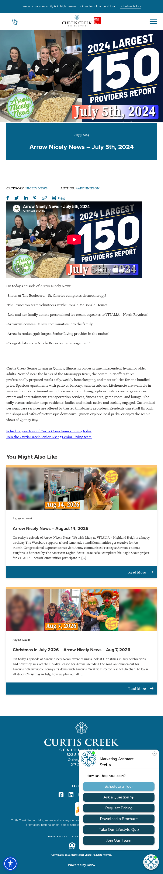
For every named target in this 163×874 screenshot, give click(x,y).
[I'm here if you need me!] (151, 862)
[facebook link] (61, 795)
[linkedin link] (71, 795)
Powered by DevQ (81, 864)
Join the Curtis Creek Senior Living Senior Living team (49, 436)
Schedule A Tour (130, 6)
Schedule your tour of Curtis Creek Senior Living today (48, 431)
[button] (10, 863)
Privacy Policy (58, 836)
